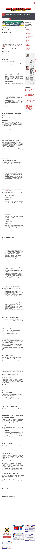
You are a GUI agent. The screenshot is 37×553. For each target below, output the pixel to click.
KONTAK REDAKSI (12, 14)
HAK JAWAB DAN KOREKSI (5, 16)
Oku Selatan (27, 44)
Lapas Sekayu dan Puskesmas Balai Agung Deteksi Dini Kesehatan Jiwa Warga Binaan (30, 98)
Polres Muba (28, 49)
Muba (26, 41)
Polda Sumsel (28, 48)
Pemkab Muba (28, 45)
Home (3, 14)
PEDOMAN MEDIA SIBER (19, 14)
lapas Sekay (27, 37)
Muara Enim (27, 40)
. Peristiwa (27, 29)
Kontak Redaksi (25, 1)
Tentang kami (30, 1)
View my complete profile (7, 537)
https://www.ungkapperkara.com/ (10, 106)
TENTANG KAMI (7, 14)
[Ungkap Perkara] (18, 8)
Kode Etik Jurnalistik (12, 1)
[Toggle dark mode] (34, 3)
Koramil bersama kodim (29, 36)
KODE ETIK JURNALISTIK (27, 14)
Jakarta (27, 32)
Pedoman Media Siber (19, 1)
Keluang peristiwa (28, 33)
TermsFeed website (5, 190)
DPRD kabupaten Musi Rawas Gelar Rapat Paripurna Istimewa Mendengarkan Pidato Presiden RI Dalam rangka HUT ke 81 (30, 107)
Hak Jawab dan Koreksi (5, 1)
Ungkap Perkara (7, 533)
